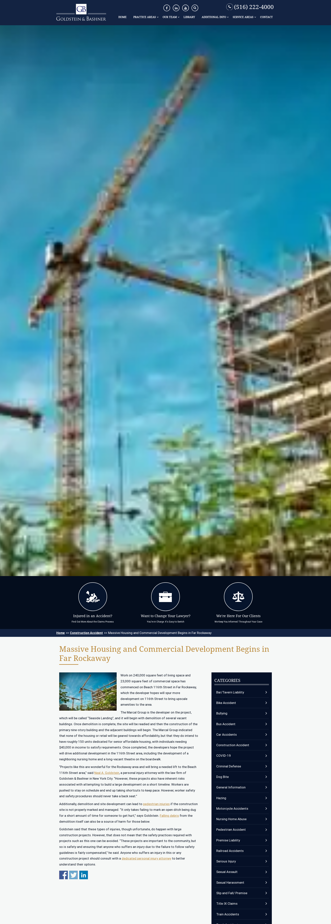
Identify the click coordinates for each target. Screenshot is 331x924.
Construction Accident (86, 633)
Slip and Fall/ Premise (231, 893)
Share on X (73, 875)
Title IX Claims (227, 903)
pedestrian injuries (156, 804)
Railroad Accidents (230, 851)
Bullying (221, 713)
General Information (231, 787)
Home (122, 17)
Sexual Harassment (230, 882)
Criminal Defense (228, 766)
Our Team (170, 17)
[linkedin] (176, 8)
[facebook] (166, 8)
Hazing (221, 798)
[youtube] (185, 8)
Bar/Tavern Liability (230, 692)
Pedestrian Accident (231, 829)
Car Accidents (226, 734)
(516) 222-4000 (254, 7)
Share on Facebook (63, 875)
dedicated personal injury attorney (146, 858)
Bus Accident (225, 724)
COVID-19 (223, 755)
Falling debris (169, 816)
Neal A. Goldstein (106, 773)
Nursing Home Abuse (231, 819)
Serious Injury (226, 861)
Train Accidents (227, 914)
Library (189, 17)
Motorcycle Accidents (232, 808)
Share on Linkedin (83, 875)
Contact (266, 17)
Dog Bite (222, 777)
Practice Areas (144, 17)
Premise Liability (228, 840)
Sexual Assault (227, 872)
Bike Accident (226, 703)
